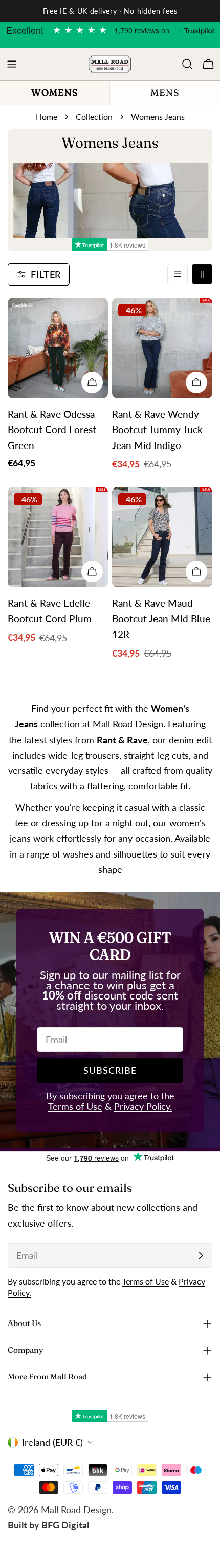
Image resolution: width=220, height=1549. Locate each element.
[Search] (187, 64)
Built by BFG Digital (48, 1525)
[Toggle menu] (12, 64)
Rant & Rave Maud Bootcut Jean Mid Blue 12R (161, 618)
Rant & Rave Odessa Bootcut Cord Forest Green (52, 429)
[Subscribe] (200, 1255)
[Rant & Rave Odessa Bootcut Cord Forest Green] (58, 348)
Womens (54, 92)
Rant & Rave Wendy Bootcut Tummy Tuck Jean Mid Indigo (157, 429)
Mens (165, 92)
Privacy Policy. (143, 1106)
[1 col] (177, 274)
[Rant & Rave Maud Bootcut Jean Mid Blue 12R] (162, 537)
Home (46, 116)
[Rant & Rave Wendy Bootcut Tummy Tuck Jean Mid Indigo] (162, 348)
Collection (94, 116)
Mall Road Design (76, 1509)
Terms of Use (75, 1106)
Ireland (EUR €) (52, 1442)
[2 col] (202, 274)
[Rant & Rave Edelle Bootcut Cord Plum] (58, 537)
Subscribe (109, 1070)
